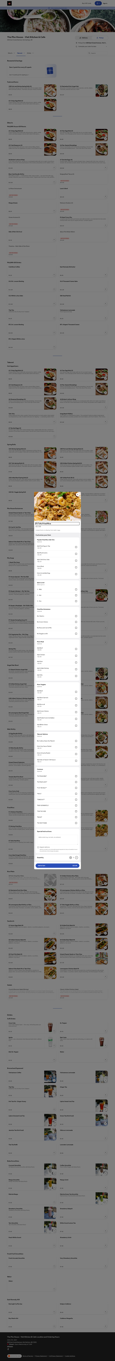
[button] (57, 506)
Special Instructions (44, 831)
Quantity (40, 858)
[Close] (77, 494)
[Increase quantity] (76, 857)
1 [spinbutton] (73, 858)
